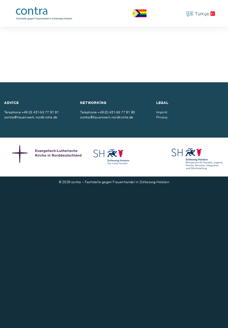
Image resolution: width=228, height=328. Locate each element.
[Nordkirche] (48, 157)
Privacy (162, 117)
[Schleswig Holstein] (111, 157)
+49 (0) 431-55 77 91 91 (40, 112)
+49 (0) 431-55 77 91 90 (116, 112)
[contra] (45, 13)
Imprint (161, 112)
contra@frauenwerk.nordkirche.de (30, 117)
